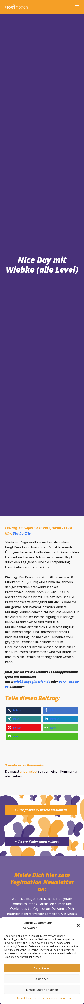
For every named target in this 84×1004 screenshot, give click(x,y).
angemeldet (28, 771)
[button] (78, 925)
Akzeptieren (42, 968)
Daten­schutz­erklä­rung (45, 998)
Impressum (65, 998)
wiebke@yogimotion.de (32, 681)
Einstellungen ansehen (42, 990)
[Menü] (77, 7)
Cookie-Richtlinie (22, 998)
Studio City (22, 533)
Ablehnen (42, 979)
